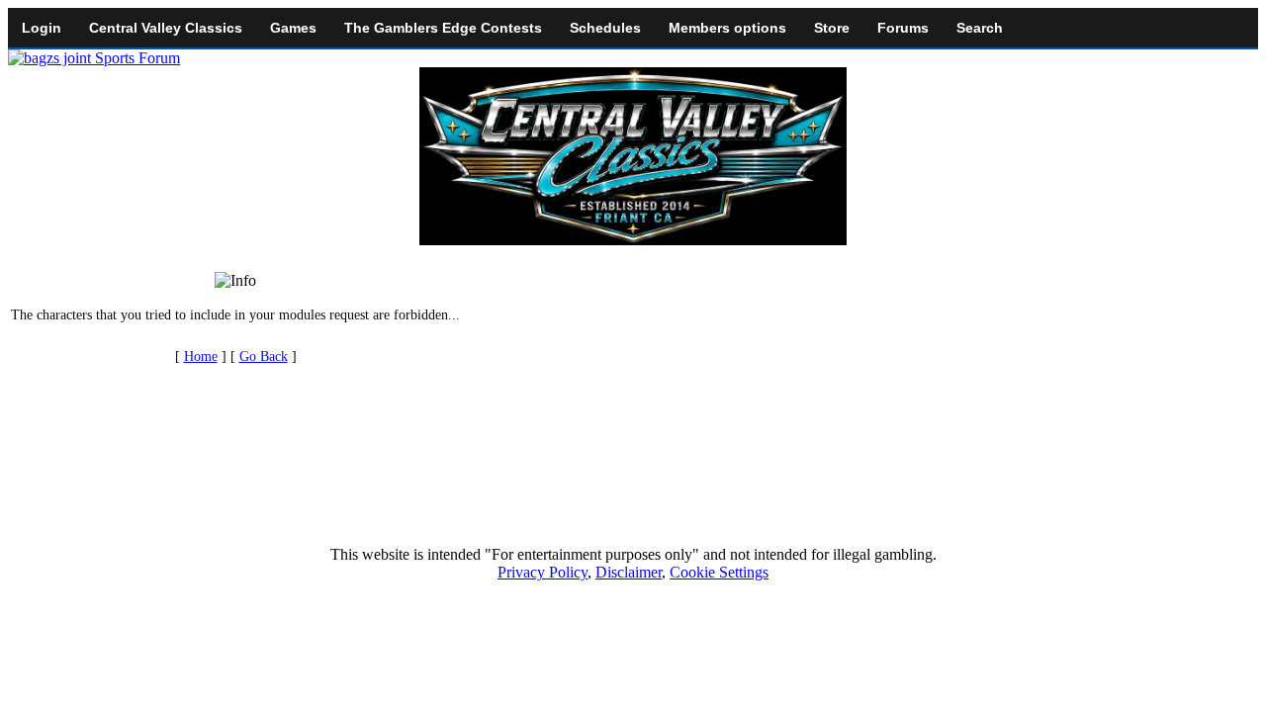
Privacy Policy (542, 572)
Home (201, 356)
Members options (727, 28)
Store (832, 28)
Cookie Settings (719, 572)
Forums (903, 28)
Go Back (263, 356)
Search (979, 28)
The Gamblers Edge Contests (443, 28)
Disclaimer (628, 572)
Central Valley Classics (165, 28)
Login (41, 28)
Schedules (605, 28)
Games (293, 28)
